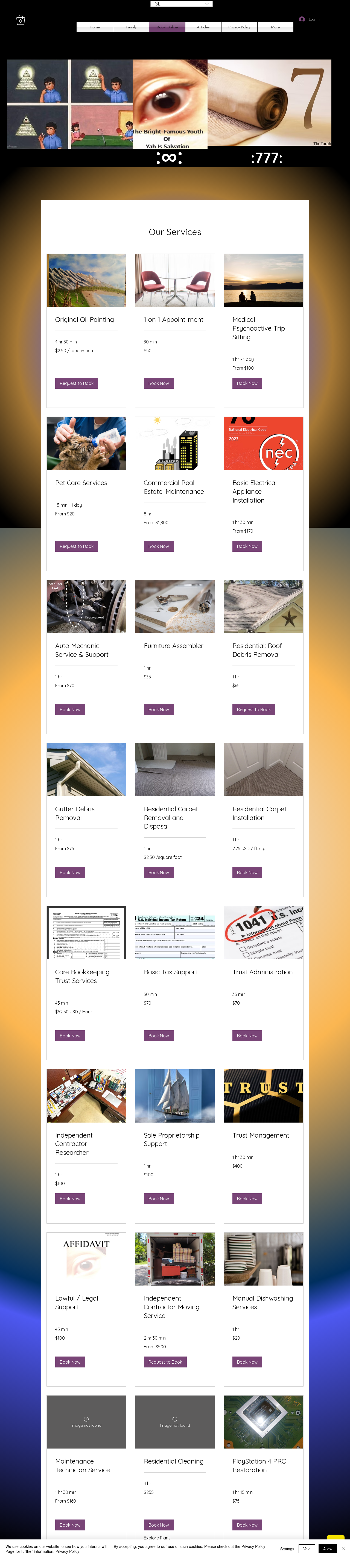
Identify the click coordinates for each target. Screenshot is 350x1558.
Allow (327, 1548)
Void (307, 1548)
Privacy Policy (67, 1551)
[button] (20, 20)
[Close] (343, 1549)
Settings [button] (287, 1548)
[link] (86, 319)
